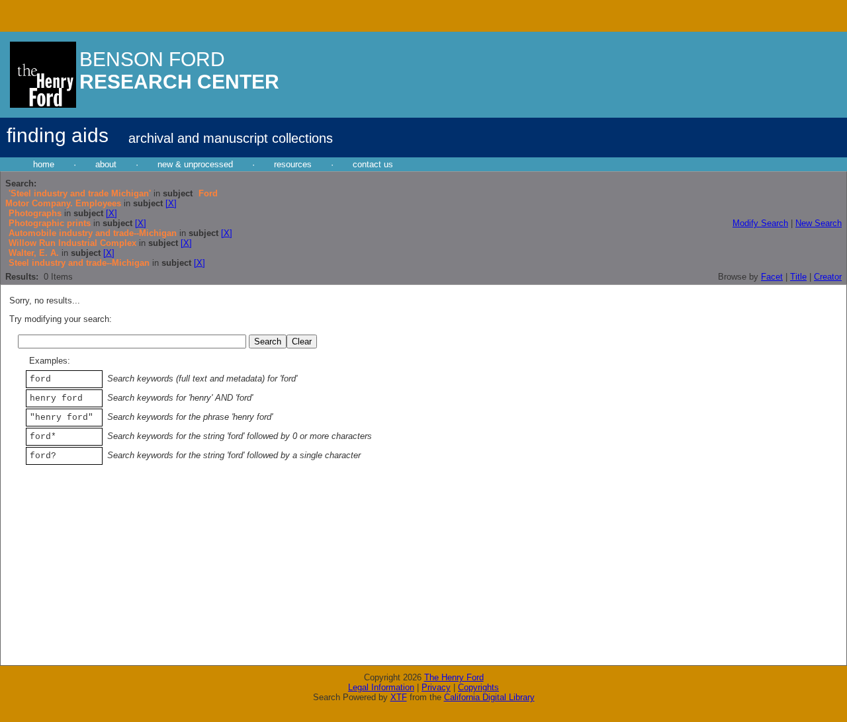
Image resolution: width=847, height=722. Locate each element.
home (43, 164)
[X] (171, 203)
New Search (818, 223)
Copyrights (478, 687)
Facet (772, 277)
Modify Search (760, 223)
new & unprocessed (195, 164)
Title (798, 277)
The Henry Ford (454, 677)
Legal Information (381, 687)
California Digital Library (489, 697)
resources (293, 164)
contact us (373, 164)
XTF (398, 697)
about (105, 164)
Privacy (436, 687)
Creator (828, 277)
